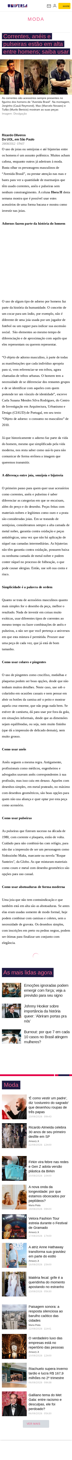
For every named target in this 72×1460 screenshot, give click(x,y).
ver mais (33, 1423)
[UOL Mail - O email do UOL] (49, 6)
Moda (36, 19)
